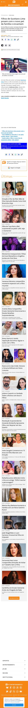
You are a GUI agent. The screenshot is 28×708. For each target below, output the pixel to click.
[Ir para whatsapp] (17, 691)
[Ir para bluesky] (7, 687)
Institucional (8, 677)
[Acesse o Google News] (15, 40)
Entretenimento (9, 665)
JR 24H (5, 669)
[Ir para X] (14, 691)
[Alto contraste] (2, 45)
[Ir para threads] (20, 687)
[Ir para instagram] (14, 687)
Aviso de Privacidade (15, 701)
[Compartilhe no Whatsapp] (12, 39)
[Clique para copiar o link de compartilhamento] (18, 39)
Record (5, 673)
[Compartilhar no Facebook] (5, 39)
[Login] (26, 1)
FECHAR (14, 705)
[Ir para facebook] (10, 687)
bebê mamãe (4, 35)
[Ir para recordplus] (7, 691)
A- (9, 45)
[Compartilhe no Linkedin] (8, 39)
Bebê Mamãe (5, 98)
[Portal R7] (14, 1)
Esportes (6, 661)
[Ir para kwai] (17, 687)
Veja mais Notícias (14, 598)
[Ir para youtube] (20, 691)
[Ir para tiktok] (10, 691)
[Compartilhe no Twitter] (2, 39)
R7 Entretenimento (4, 15)
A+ (6, 45)
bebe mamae (11, 15)
